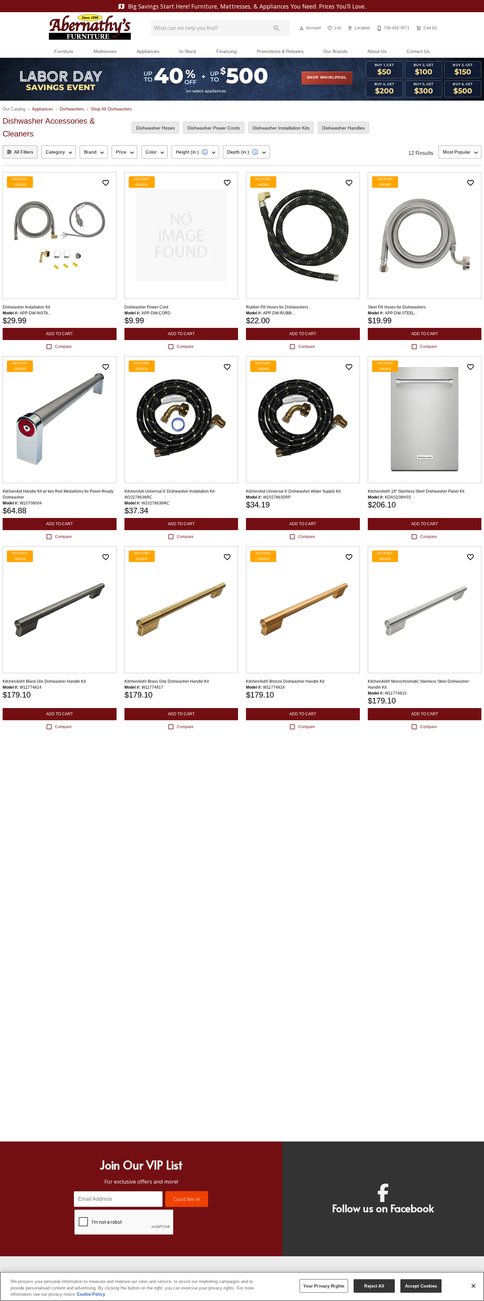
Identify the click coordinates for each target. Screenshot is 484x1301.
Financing (226, 51)
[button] (302, 28)
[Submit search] (276, 28)
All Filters (23, 152)
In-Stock (187, 51)
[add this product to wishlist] (106, 183)
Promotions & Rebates (280, 51)
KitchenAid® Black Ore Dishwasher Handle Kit (44, 681)
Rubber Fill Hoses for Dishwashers (277, 307)
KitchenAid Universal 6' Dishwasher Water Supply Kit (293, 491)
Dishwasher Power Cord (146, 307)
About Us (377, 51)
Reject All (374, 1285)
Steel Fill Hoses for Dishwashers (397, 307)
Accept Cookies (421, 1285)
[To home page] (90, 28)
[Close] (473, 1286)
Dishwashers (72, 109)
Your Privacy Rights (323, 1285)
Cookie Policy (91, 1294)
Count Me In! (186, 1199)
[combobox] (58, 152)
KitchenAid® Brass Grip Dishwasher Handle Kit (166, 681)
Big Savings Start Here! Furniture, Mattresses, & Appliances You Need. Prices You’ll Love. (246, 6)
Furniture (63, 51)
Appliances (148, 51)
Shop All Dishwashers (111, 109)
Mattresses (105, 51)
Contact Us (418, 51)
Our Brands (335, 51)
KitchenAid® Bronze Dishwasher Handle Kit (285, 681)
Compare (63, 346)
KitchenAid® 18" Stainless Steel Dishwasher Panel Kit (416, 491)
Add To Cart (59, 333)
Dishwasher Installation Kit (26, 307)
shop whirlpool (327, 78)
